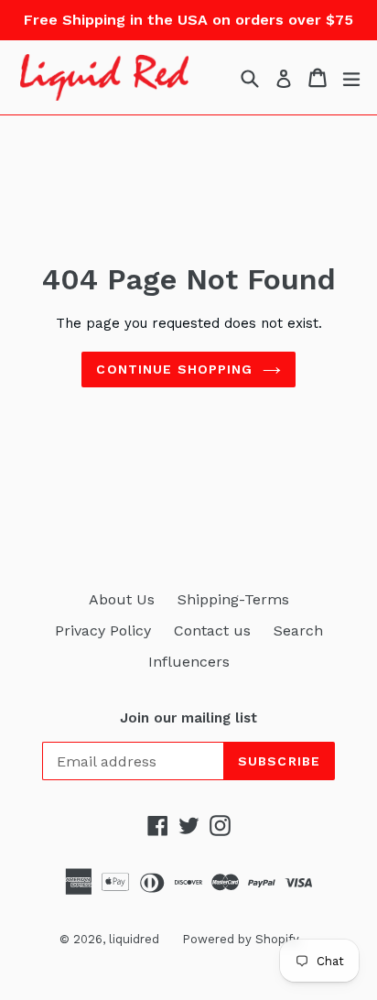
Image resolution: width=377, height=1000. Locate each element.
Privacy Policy (103, 630)
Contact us (212, 630)
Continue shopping (174, 369)
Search (298, 630)
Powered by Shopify (240, 939)
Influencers (189, 661)
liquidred (134, 939)
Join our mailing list (188, 718)
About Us (122, 599)
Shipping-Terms (233, 599)
